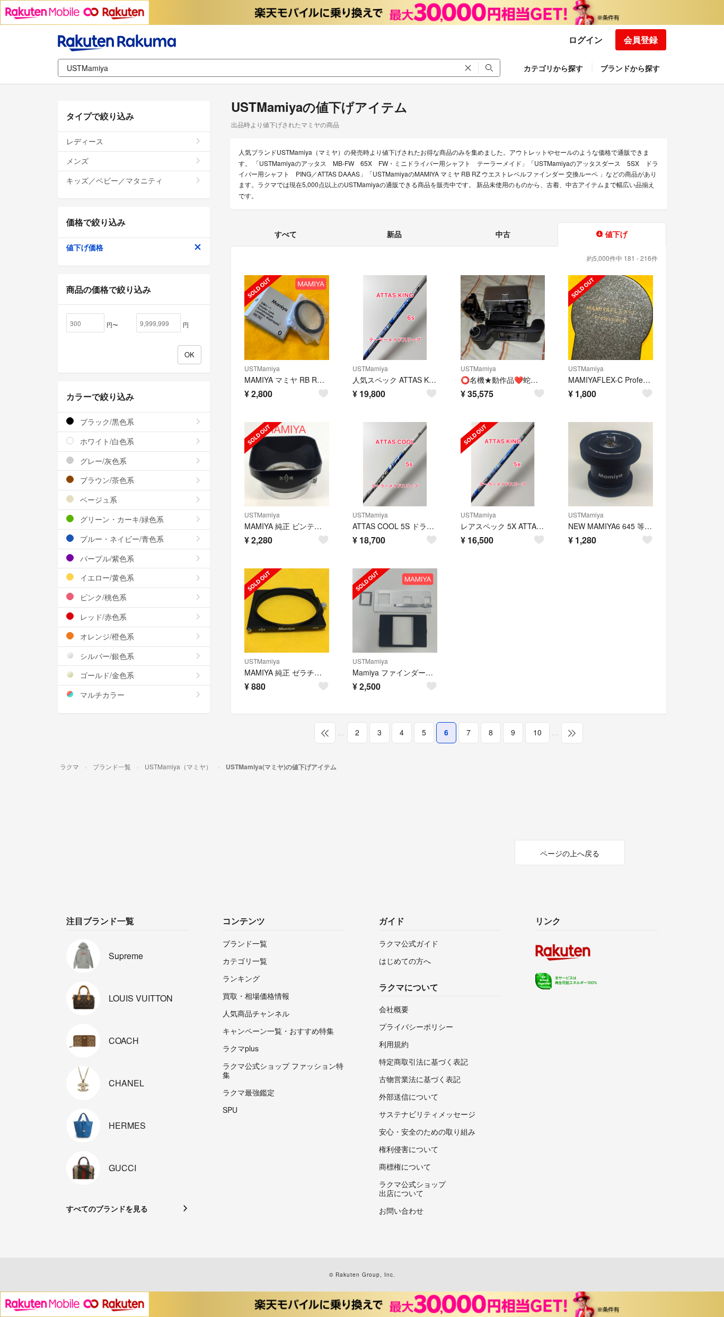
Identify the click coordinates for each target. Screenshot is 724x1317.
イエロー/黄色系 (106, 577)
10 (537, 732)
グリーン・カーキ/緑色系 (121, 519)
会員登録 (641, 39)
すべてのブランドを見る (107, 1208)
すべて (286, 234)
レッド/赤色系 (102, 616)
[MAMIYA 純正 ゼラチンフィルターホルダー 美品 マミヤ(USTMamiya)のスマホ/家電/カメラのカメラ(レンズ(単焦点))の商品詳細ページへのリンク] (286, 610)
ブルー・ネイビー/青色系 (121, 538)
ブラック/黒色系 (106, 421)
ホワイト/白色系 (106, 441)
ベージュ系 (97, 499)
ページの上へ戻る (569, 853)
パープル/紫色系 (106, 558)
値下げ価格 (84, 247)
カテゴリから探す (553, 68)
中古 (503, 234)
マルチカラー (101, 694)
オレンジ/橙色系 (106, 636)
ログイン (586, 39)
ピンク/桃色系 (102, 597)
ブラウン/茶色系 (106, 480)
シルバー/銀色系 (106, 656)
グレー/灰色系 (102, 460)
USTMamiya (262, 368)
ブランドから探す (630, 68)
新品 (394, 234)
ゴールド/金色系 (106, 675)
